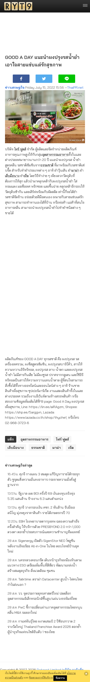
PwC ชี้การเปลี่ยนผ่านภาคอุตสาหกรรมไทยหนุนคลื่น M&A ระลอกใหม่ (45, 610)
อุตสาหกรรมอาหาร (55, 154)
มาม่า (75, 170)
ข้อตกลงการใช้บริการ (41, 677)
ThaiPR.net (75, 87)
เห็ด (26, 176)
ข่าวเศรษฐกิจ (14, 87)
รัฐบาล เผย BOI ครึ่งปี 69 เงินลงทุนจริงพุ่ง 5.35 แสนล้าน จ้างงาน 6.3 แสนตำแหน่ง (41, 496)
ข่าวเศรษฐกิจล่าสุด (18, 465)
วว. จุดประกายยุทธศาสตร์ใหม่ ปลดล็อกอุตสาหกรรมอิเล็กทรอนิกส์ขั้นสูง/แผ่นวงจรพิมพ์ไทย (42, 596)
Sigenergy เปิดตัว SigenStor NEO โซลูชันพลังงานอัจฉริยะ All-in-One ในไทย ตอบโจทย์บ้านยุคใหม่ (43, 546)
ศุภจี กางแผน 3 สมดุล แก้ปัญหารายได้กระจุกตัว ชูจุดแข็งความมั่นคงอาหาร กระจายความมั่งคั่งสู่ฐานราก (44, 479)
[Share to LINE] (66, 79)
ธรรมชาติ (47, 165)
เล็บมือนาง (12, 176)
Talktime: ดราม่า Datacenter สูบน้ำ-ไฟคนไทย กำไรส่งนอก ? (45, 582)
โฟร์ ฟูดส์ (20, 149)
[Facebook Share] (21, 79)
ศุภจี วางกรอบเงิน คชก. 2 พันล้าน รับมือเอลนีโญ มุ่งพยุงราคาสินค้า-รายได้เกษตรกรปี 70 (41, 510)
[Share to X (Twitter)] (44, 79)
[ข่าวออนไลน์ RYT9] (17, 6)
